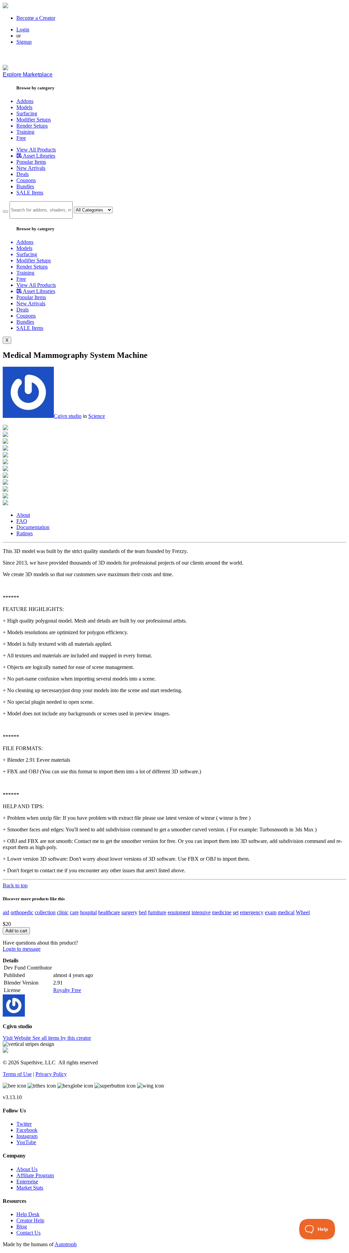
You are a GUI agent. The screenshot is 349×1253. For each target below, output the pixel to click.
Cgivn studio (67, 416)
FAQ (21, 521)
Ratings (24, 533)
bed (143, 912)
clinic (63, 912)
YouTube (26, 1142)
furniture (157, 912)
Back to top (15, 885)
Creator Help (30, 1220)
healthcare (109, 912)
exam (270, 912)
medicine (221, 912)
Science (96, 416)
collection (45, 912)
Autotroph (66, 1244)
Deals (22, 174)
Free (21, 138)
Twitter (24, 1124)
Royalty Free (67, 990)
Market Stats (29, 1188)
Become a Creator (35, 18)
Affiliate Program (35, 1175)
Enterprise (27, 1181)
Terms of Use (17, 1074)
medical (286, 912)
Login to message (22, 949)
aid (6, 912)
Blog (21, 1226)
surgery (129, 912)
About (23, 515)
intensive (201, 912)
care (74, 912)
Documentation (32, 527)
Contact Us (28, 1233)
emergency (251, 912)
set (236, 912)
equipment (179, 912)
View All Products (36, 149)
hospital (88, 912)
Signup (24, 42)
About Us (26, 1169)
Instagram (26, 1136)
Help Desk (28, 1214)
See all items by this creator (61, 1038)
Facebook (26, 1130)
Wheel (303, 912)
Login (22, 29)
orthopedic (22, 912)
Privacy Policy (51, 1074)
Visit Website (17, 1038)
